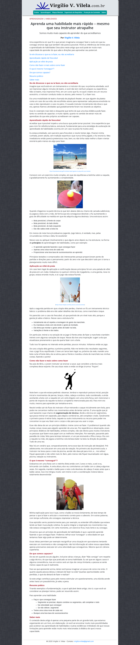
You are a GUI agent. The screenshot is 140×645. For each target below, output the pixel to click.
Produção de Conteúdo (92, 12)
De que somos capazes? (40, 72)
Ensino (36, 12)
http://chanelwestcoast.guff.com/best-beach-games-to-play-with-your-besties (70, 171)
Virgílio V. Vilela (72, 37)
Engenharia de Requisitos (73, 12)
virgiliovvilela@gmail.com (84, 641)
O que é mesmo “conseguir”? (42, 69)
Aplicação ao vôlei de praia (41, 61)
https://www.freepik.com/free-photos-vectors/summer (70, 304)
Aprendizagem (46, 12)
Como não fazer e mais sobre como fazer (47, 65)
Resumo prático (36, 76)
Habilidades (51, 18)
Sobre (104, 12)
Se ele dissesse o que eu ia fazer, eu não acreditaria (52, 54)
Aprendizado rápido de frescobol (44, 58)
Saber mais (34, 79)
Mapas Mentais (57, 12)
